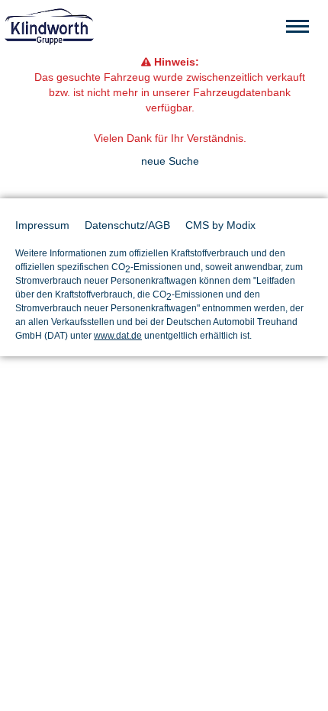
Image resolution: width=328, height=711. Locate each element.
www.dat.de (118, 335)
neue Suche (170, 161)
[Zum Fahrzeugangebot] (164, 27)
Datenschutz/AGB (127, 225)
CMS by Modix (220, 225)
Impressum (42, 225)
